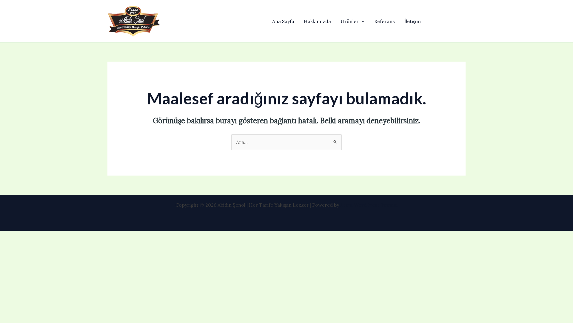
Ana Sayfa (283, 21)
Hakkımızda (317, 21)
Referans (384, 21)
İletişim (412, 21)
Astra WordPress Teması (369, 205)
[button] (362, 21)
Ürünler (350, 21)
